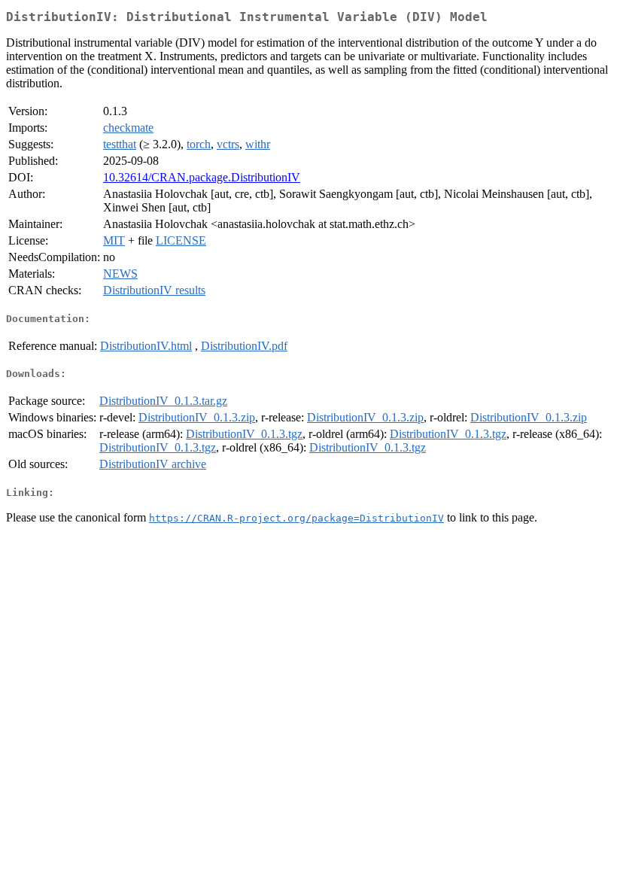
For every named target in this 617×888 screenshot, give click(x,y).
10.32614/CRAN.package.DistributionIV (201, 177)
